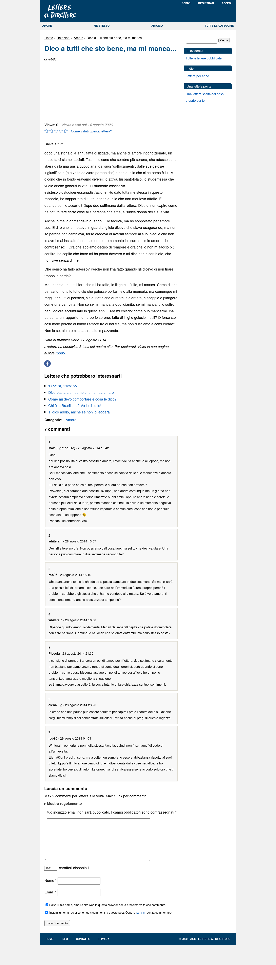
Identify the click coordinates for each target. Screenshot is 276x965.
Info (65, 939)
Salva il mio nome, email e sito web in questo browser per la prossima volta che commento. (107, 905)
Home (48, 37)
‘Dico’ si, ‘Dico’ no (62, 385)
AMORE (47, 25)
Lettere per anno (197, 76)
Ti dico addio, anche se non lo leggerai (79, 411)
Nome (50, 880)
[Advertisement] (74, 90)
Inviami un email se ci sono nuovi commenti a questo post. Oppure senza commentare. (110, 912)
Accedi (227, 3)
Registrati (206, 3)
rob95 (60, 352)
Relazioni (63, 37)
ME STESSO (102, 25)
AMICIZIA (157, 25)
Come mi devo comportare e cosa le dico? (82, 399)
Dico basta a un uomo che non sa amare (81, 392)
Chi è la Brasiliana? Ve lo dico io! (74, 405)
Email (50, 891)
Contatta (83, 939)
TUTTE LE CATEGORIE (219, 25)
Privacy (103, 939)
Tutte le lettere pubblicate (204, 58)
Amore (78, 37)
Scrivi (186, 3)
